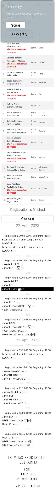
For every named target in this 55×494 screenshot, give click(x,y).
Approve (15, 25)
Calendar (27, 474)
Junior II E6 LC (9, 289)
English (35, 486)
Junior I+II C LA (10, 399)
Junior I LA (7, 416)
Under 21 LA (8, 424)
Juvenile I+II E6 (10, 281)
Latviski (20, 486)
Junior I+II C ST (10, 375)
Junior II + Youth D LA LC (14, 327)
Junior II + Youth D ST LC (14, 306)
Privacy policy (19, 33)
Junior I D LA (8, 302)
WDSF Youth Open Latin (14, 445)
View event (27, 218)
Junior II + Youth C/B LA (14, 403)
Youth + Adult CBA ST (13, 309)
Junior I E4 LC (9, 268)
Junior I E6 (7, 285)
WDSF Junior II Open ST (14, 420)
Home (27, 469)
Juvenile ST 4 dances (13, 392)
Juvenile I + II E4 (10, 264)
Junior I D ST (8, 323)
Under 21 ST (8, 437)
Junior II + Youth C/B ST (14, 378)
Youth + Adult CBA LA (13, 330)
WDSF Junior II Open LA (14, 441)
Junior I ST (7, 395)
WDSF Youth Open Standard (16, 334)
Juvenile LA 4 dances (13, 371)
